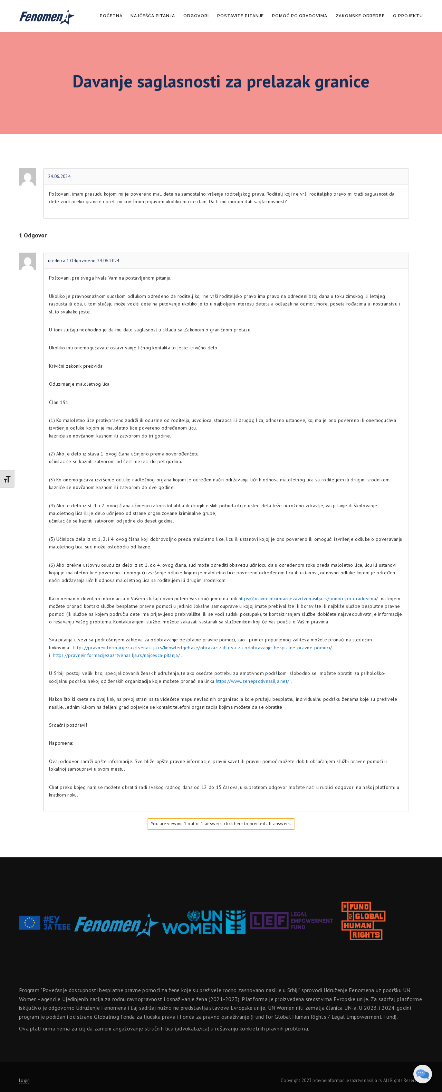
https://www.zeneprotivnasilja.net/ (252, 681)
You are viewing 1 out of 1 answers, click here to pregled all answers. (221, 824)
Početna (111, 15)
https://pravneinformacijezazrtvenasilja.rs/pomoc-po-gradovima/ (308, 598)
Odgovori (196, 15)
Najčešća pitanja (153, 15)
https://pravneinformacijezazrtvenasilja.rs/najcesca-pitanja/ (116, 655)
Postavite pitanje (240, 15)
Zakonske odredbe (360, 15)
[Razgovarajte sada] (422, 1074)
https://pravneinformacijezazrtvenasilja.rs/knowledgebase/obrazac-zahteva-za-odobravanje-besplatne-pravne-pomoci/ (202, 647)
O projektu (408, 15)
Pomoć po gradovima (299, 15)
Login (24, 1080)
